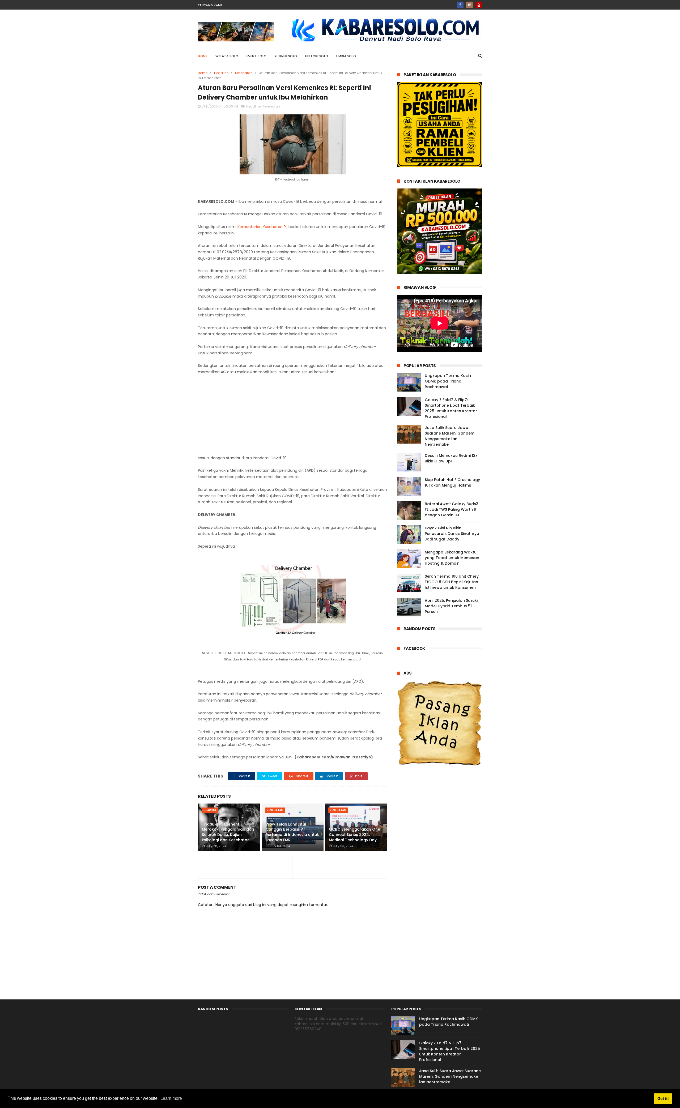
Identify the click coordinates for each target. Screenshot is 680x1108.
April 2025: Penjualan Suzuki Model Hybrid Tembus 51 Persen (451, 606)
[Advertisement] (292, 415)
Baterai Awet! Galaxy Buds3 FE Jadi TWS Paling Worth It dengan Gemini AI (451, 509)
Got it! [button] (663, 1098)
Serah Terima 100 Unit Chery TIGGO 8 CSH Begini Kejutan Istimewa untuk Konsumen (452, 582)
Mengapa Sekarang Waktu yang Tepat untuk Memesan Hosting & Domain (452, 557)
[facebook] (460, 5)
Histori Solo (316, 56)
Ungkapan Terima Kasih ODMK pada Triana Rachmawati (448, 381)
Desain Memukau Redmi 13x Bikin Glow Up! (451, 458)
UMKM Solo (346, 56)
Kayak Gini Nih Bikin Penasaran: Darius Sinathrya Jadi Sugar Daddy (452, 533)
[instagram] (469, 5)
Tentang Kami (210, 5)
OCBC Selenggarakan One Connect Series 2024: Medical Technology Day (354, 834)
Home (202, 56)
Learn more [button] (171, 1098)
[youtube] (478, 5)
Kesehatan (244, 73)
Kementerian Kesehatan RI (262, 226)
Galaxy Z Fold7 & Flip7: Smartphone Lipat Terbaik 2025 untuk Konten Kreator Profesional (451, 408)
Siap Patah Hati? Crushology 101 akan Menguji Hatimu (452, 482)
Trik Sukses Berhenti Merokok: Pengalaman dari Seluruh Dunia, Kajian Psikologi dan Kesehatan (228, 832)
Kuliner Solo (286, 56)
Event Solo (256, 56)
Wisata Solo (227, 56)
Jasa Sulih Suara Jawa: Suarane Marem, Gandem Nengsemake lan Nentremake (449, 436)
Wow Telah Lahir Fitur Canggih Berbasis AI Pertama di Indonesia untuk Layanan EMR (292, 832)
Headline (221, 73)
